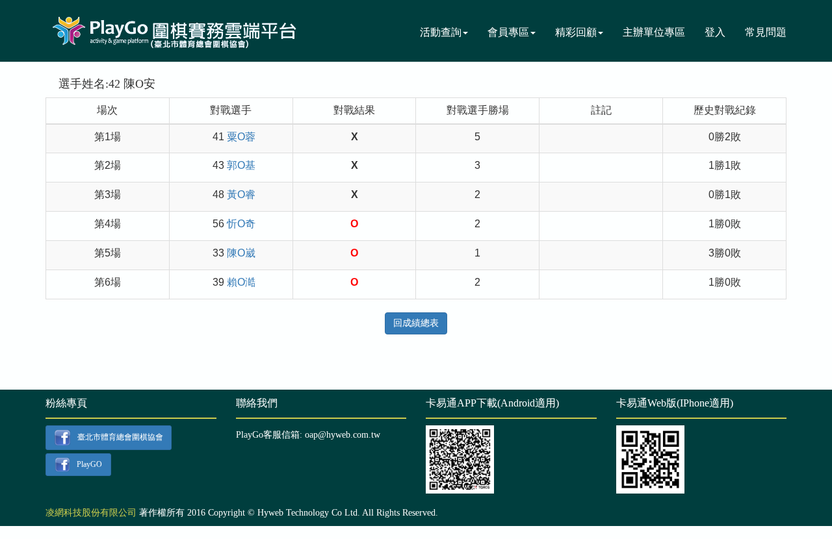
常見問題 (765, 32)
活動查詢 (441, 32)
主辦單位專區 (654, 32)
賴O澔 (241, 282)
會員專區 (508, 32)
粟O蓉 (241, 136)
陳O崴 (241, 252)
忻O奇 (241, 223)
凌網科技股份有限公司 (91, 513)
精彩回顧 (576, 32)
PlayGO (89, 463)
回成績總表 (416, 323)
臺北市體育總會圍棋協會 (120, 437)
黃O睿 (241, 194)
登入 (715, 32)
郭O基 (241, 165)
